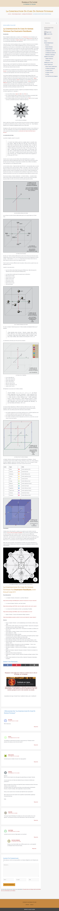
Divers (45, 40)
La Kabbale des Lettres (50, 50)
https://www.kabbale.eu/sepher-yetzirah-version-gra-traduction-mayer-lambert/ (19, 617)
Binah (18, 79)
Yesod (29, 81)
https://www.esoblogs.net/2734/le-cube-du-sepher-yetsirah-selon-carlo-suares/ (19, 606)
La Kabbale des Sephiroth (50, 52)
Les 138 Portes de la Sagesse (51, 76)
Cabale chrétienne (49, 58)
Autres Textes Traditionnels (51, 66)
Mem (21, 93)
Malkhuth (5, 82)
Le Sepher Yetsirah (49, 72)
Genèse (4, 71)
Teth (29, 98)
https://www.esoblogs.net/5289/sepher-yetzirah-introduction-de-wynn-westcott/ (19, 600)
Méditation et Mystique (50, 54)
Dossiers (47, 44)
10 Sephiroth (25, 37)
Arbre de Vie (29, 38)
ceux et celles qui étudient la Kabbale (14, 532)
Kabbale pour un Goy (48, 62)
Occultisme (47, 60)
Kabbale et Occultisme (48, 56)
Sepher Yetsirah (19, 39)
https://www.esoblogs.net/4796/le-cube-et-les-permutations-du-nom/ (17, 611)
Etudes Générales (49, 46)
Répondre (36, 726)
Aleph (16, 93)
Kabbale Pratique (48, 48)
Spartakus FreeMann (16, 840)
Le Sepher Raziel (48, 70)
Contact (31, 904)
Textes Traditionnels (48, 64)
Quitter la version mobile (29, 909)
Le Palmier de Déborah (50, 68)
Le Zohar (47, 74)
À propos (27, 904)
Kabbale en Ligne (29, 2)
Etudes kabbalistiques (48, 42)
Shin (25, 93)
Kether (35, 78)
